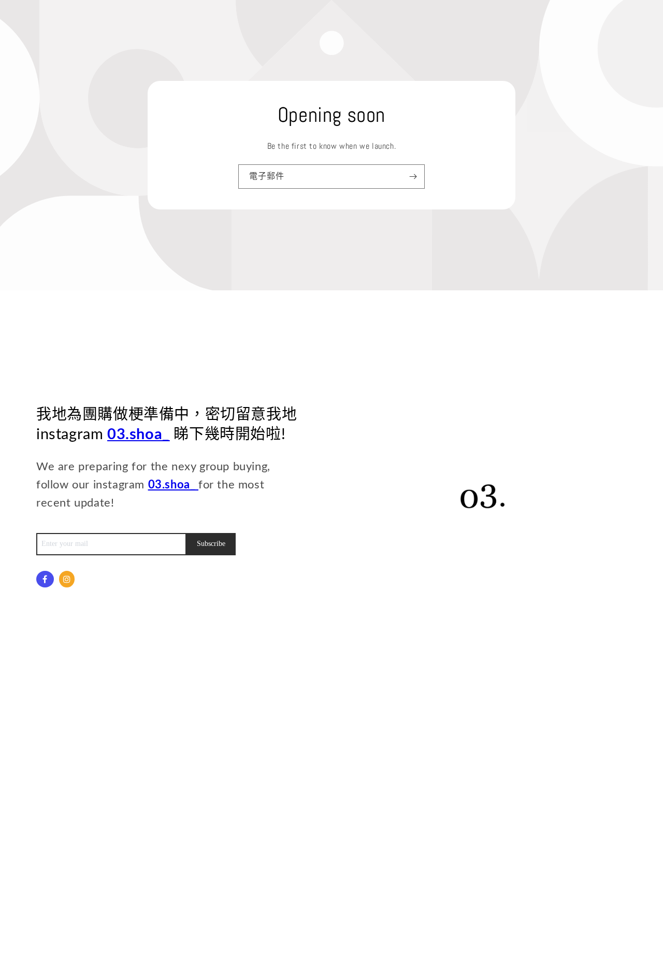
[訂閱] (412, 176)
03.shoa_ (138, 434)
